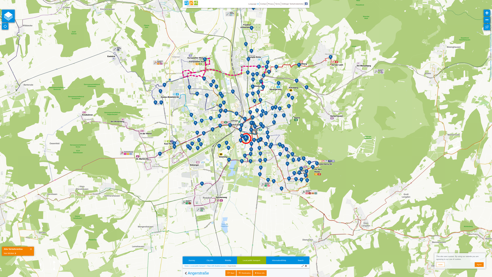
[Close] (31, 249)
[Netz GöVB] (191, 4)
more (440, 265)
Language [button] (252, 4)
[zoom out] (487, 20)
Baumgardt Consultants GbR (491, 43)
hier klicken (9, 253)
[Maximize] (303, 266)
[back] (185, 273)
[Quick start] (8, 16)
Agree (479, 265)
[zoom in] (487, 13)
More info (261, 273)
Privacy (271, 4)
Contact (263, 4)
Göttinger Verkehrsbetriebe (293, 4)
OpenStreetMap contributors (491, 69)
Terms (277, 4)
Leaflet (491, 13)
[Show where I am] (5, 26)
